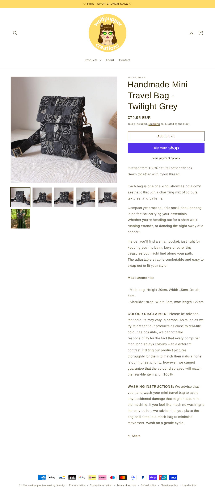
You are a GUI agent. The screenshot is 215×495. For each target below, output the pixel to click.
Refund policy (148, 485)
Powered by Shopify (53, 485)
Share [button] (136, 435)
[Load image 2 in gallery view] (42, 197)
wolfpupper (34, 485)
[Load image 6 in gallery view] (20, 219)
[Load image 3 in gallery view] (64, 197)
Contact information (101, 485)
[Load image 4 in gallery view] (86, 197)
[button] (15, 33)
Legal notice (189, 485)
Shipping (154, 123)
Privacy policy (77, 485)
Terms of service (126, 485)
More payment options (166, 158)
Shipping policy (169, 485)
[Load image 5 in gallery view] (107, 197)
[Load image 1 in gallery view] (20, 197)
